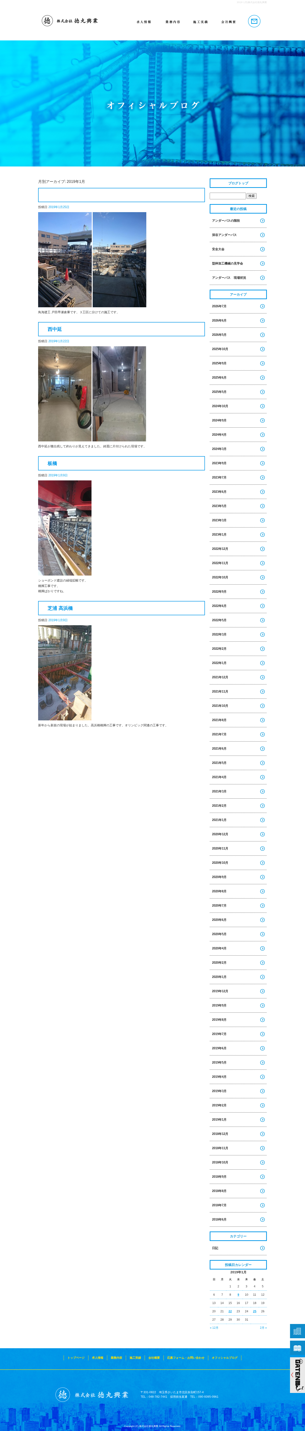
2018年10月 (220, 1162)
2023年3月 (219, 520)
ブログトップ (238, 183)
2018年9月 (219, 1176)
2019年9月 (219, 1005)
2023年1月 (219, 534)
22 (230, 1311)
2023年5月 (219, 506)
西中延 (55, 329)
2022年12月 (220, 549)
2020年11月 (220, 848)
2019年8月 (219, 1019)
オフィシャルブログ (225, 1357)
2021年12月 (220, 677)
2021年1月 (219, 820)
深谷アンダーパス (224, 235)
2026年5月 (219, 335)
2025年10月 (220, 349)
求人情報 (138, 21)
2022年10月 (220, 577)
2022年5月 (219, 620)
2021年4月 (219, 777)
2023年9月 (219, 463)
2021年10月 (220, 706)
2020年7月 (219, 905)
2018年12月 (220, 1134)
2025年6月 (219, 377)
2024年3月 (219, 449)
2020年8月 (219, 891)
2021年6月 (219, 748)
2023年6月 (219, 491)
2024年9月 (219, 420)
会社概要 (224, 21)
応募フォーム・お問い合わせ (252, 21)
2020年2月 (219, 962)
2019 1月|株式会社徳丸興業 (252, 2)
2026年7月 (219, 306)
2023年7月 (219, 477)
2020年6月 (219, 920)
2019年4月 (219, 1077)
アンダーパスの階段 (226, 220)
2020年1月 (219, 977)
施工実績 (195, 21)
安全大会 (218, 249)
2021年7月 (219, 734)
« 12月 (214, 1327)
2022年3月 (219, 634)
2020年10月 (220, 862)
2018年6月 (219, 1219)
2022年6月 (219, 606)
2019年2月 (219, 1105)
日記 (215, 1248)
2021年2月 (219, 805)
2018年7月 (219, 1205)
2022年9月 (219, 591)
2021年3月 (219, 791)
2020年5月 (219, 934)
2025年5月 (219, 392)
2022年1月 (219, 663)
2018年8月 (219, 1191)
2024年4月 (219, 434)
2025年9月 (219, 363)
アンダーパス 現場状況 (229, 277)
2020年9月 (219, 877)
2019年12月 (220, 991)
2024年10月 (220, 406)
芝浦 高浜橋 (60, 608)
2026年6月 (219, 320)
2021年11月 (220, 691)
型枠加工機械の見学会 (227, 263)
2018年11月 (220, 1148)
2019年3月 (219, 1091)
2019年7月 (219, 1034)
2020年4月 (219, 948)
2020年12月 (220, 834)
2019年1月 (219, 1119)
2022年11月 (220, 563)
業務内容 (166, 21)
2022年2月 (219, 648)
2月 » (263, 1327)
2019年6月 (219, 1048)
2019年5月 (219, 1062)
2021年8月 (219, 720)
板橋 (52, 463)
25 (254, 1311)
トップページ (81, 21)
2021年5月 (219, 763)
